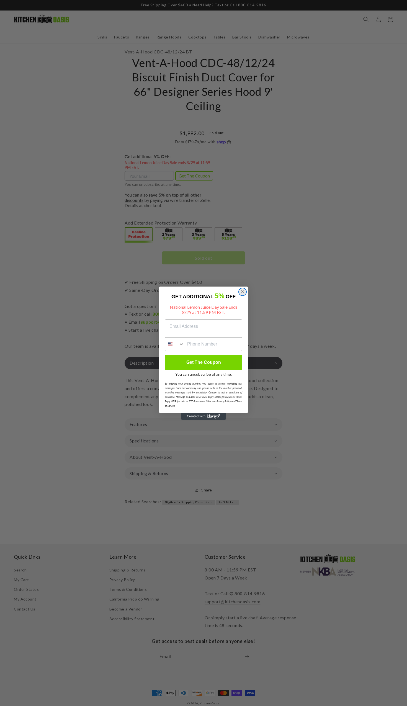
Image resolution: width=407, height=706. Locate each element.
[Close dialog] (242, 292)
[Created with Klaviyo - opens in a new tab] (203, 416)
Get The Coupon (203, 362)
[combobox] (174, 344)
